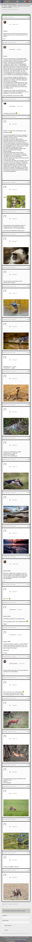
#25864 (28, 492)
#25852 (28, 117)
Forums (5, 5)
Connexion (6, 930)
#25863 (28, 459)
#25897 (28, 852)
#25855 (28, 234)
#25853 (28, 182)
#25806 (28, 17)
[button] (17, 1)
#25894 (28, 764)
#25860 (28, 371)
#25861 (28, 404)
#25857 (28, 286)
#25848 (28, 99)
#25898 (28, 870)
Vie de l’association (12, 5)
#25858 (28, 319)
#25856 (28, 267)
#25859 (28, 352)
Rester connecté (7, 925)
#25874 (28, 627)
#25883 (28, 656)
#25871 (28, 584)
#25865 (28, 526)
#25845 (28, 42)
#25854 (28, 211)
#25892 (28, 698)
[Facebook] (22, 1)
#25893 (28, 731)
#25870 (28, 556)
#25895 (28, 786)
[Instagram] (24, 1)
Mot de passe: (5, 920)
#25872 (28, 602)
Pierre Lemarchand (20, 941)
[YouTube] (27, 1)
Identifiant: (5, 915)
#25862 (28, 438)
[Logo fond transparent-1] (2, 1)
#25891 (28, 677)
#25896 (28, 819)
